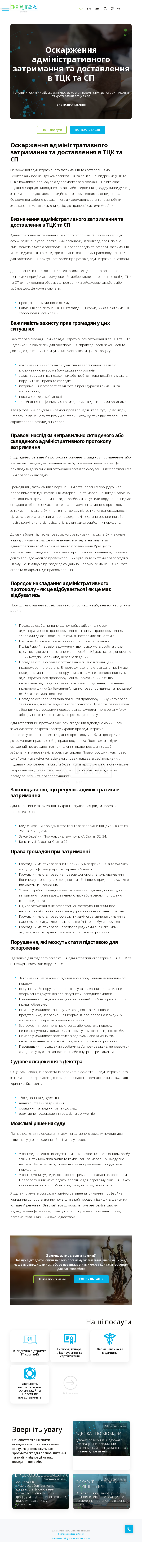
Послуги (33, 92)
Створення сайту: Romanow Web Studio (71, 1538)
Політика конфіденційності (71, 1533)
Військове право (53, 92)
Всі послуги (70, 1393)
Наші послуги (52, 130)
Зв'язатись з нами (52, 1279)
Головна (19, 92)
